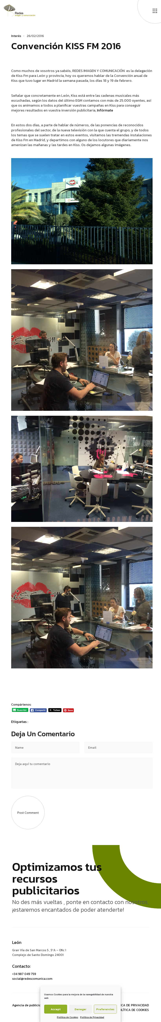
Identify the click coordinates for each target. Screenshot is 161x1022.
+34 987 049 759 (24, 973)
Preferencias (105, 1009)
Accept (55, 1009)
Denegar (80, 1009)
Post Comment (28, 812)
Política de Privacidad (92, 1017)
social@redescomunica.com (32, 978)
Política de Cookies (67, 1017)
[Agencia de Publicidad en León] (23, 10)
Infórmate (105, 110)
